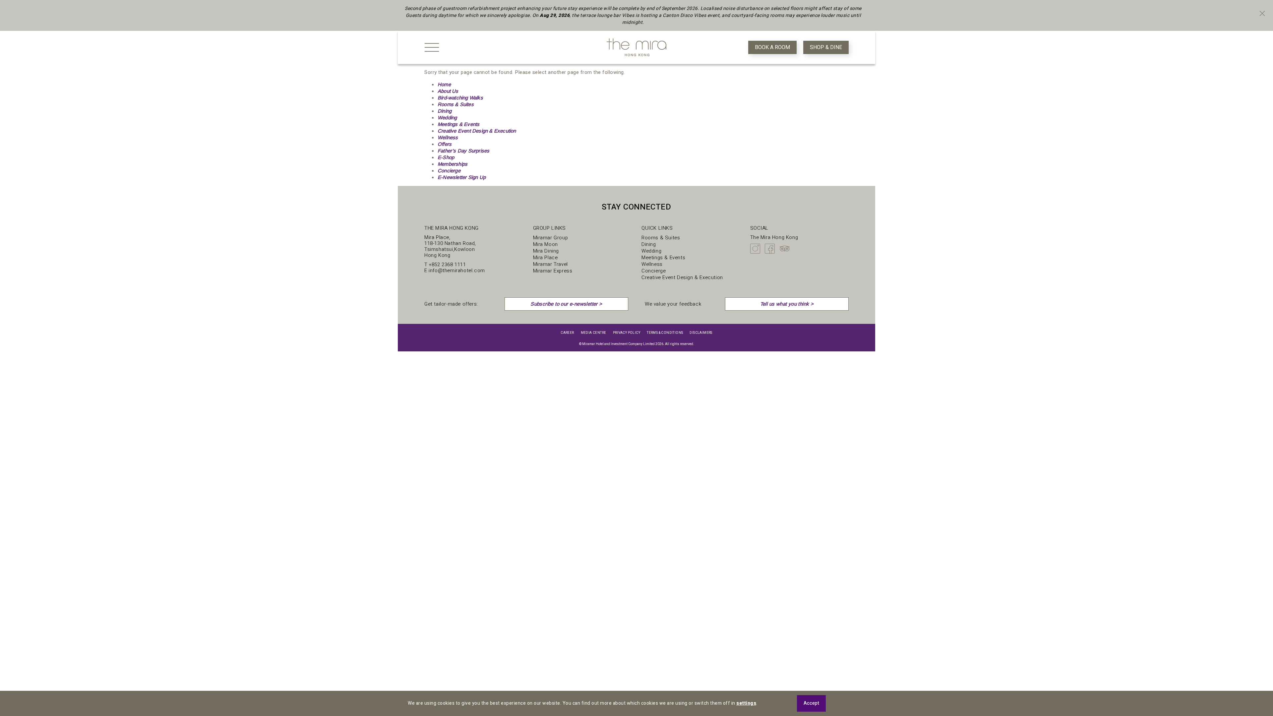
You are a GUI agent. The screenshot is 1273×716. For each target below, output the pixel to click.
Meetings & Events (458, 124)
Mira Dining (546, 251)
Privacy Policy (626, 332)
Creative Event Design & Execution (477, 131)
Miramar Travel (550, 264)
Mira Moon (545, 244)
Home (444, 84)
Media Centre (593, 332)
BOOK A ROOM (772, 47)
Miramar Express (553, 270)
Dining (445, 111)
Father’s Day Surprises (463, 150)
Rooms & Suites (456, 104)
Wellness (448, 137)
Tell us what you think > (787, 304)
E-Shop (446, 157)
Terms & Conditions (665, 332)
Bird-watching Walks (460, 97)
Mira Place (545, 257)
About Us (448, 91)
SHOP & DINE (826, 47)
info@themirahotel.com (457, 270)
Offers (445, 144)
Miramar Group (550, 237)
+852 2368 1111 (447, 264)
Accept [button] (811, 703)
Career (567, 332)
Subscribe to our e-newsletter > (566, 304)
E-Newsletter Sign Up (462, 177)
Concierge (449, 170)
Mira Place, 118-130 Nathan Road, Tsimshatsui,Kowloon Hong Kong (450, 246)
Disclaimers (701, 332)
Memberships (452, 164)
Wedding (447, 117)
